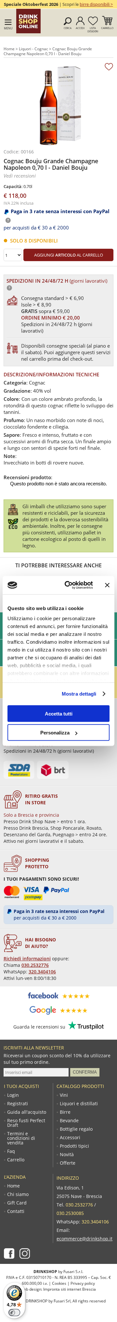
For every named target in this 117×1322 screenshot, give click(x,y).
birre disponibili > (96, 4)
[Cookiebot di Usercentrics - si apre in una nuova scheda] (68, 585)
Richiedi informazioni (27, 958)
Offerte (67, 1163)
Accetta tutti (58, 713)
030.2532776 (35, 965)
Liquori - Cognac (33, 49)
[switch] (14, 1312)
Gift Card (17, 1203)
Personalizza (55, 732)
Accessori (70, 1138)
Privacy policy (83, 1283)
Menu (8, 28)
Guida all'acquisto (26, 1112)
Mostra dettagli (79, 694)
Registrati (17, 1104)
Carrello (107, 28)
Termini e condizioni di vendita (21, 1138)
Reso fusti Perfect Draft (26, 1123)
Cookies (59, 1283)
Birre (65, 1112)
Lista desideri (92, 29)
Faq (11, 1151)
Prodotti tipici (74, 1146)
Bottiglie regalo (76, 1129)
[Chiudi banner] (107, 585)
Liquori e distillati (79, 1104)
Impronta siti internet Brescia (69, 1289)
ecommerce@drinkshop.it (84, 1238)
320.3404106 (42, 971)
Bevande (69, 1121)
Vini (64, 1095)
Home (9, 49)
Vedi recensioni (20, 175)
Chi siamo (18, 1194)
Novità (67, 1154)
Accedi (80, 28)
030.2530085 (70, 1213)
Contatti (15, 1211)
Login (13, 1095)
